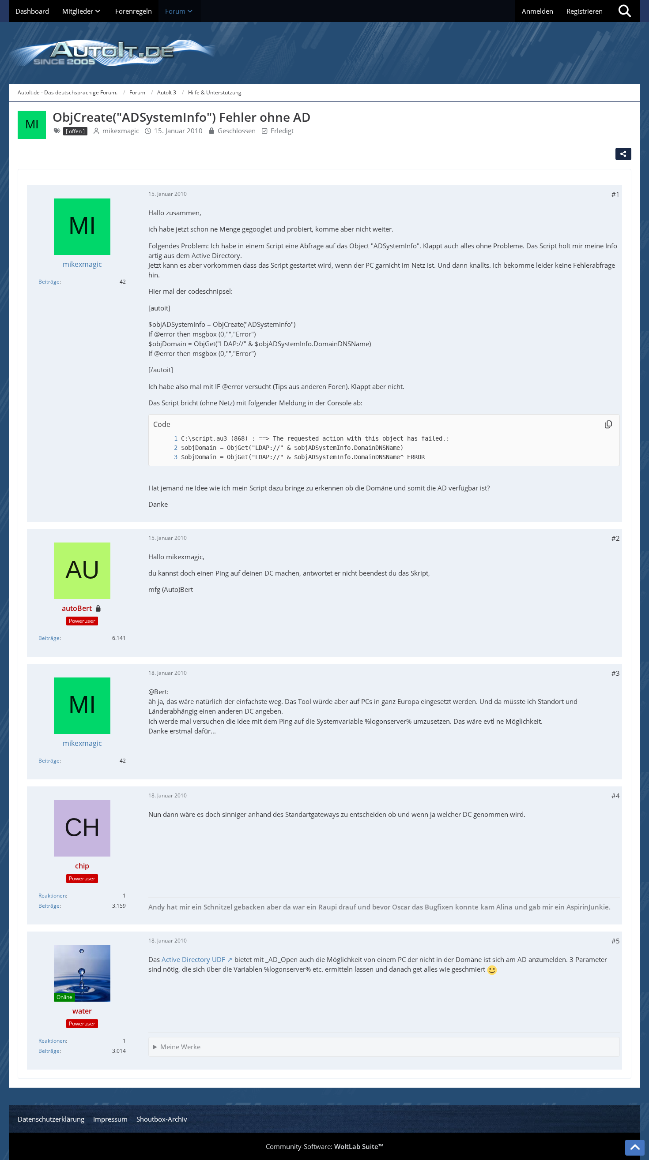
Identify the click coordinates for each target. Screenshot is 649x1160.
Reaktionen (52, 895)
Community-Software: (324, 1146)
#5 (615, 940)
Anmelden (537, 11)
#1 (615, 194)
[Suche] (624, 11)
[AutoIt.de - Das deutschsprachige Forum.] (324, 53)
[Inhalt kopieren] (608, 424)
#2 (615, 538)
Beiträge (49, 281)
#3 (615, 673)
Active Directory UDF (193, 959)
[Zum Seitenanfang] (635, 1148)
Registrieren (584, 11)
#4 (615, 795)
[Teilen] (623, 154)
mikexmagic (120, 130)
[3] (166, 457)
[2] (166, 448)
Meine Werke (180, 1046)
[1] (166, 438)
